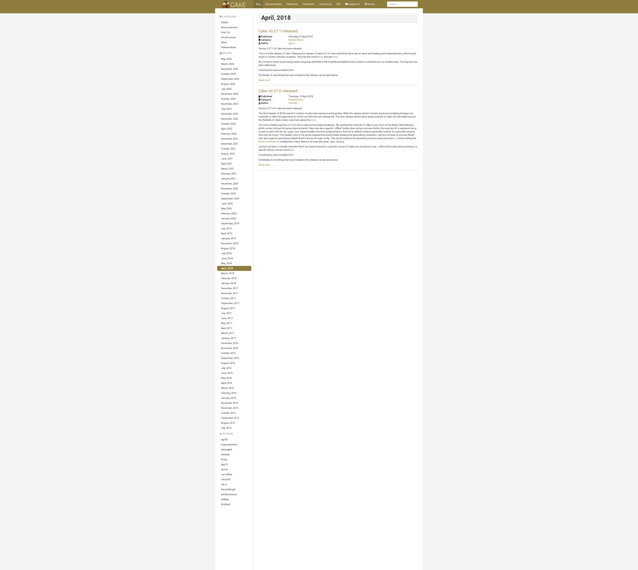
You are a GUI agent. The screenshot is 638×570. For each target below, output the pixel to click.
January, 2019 (228, 238)
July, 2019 (226, 228)
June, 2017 (227, 318)
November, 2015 (229, 408)
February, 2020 (229, 213)
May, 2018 (226, 263)
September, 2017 (230, 303)
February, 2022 (229, 133)
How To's (225, 32)
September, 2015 (230, 418)
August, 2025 (228, 84)
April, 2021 (226, 163)
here (320, 57)
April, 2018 (227, 268)
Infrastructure (228, 37)
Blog (258, 4)
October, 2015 (228, 413)
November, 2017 (229, 293)
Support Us (354, 4)
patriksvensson (229, 494)
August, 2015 (228, 423)
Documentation (274, 4)
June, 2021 (227, 158)
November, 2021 (229, 143)
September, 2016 (230, 358)
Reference (292, 4)
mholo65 (225, 479)
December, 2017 (229, 288)
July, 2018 (226, 253)
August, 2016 (228, 363)
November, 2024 (229, 94)
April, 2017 (226, 328)
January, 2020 (228, 218)
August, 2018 (228, 248)
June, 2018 (227, 258)
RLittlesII (225, 504)
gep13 (224, 464)
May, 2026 (226, 59)
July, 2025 (226, 89)
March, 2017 (227, 333)
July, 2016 (226, 368)
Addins (224, 22)
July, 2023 (226, 109)
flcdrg (224, 459)
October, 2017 (228, 298)
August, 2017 (228, 308)
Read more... (265, 80)
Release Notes (228, 47)
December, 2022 (229, 114)
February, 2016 (229, 393)
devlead (225, 454)
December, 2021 (229, 138)
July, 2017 (226, 313)
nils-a (224, 484)
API (338, 4)
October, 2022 (228, 123)
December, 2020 (229, 183)
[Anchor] (300, 31)
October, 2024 (228, 99)
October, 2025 (228, 74)
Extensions (308, 4)
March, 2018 (227, 273)
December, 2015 (229, 403)
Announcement (229, 27)
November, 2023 (229, 104)
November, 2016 (229, 348)
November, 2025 (229, 69)
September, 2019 (230, 223)
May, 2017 (226, 323)
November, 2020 (229, 188)
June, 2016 (227, 373)
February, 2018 (229, 278)
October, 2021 (228, 148)
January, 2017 (228, 338)
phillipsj (225, 499)
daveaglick (226, 449)
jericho (224, 469)
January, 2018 (228, 283)
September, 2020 (230, 198)
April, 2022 (226, 128)
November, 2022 (229, 118)
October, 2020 (228, 193)
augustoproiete (229, 444)
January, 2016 (228, 398)
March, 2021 (227, 168)
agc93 (224, 439)
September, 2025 (230, 79)
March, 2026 (227, 64)
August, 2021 (228, 153)
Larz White (226, 474)
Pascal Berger (228, 489)
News (224, 42)
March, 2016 (227, 388)
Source (371, 4)
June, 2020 (227, 203)
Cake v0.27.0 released (278, 91)
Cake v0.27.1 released (278, 31)
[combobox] (402, 4)
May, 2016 (226, 378)
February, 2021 (229, 173)
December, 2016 (229, 343)
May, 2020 (226, 208)
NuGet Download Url (269, 141)
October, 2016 (228, 353)
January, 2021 (228, 178)
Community (325, 4)
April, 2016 (226, 383)
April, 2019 (226, 233)
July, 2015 (226, 428)
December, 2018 (229, 243)
